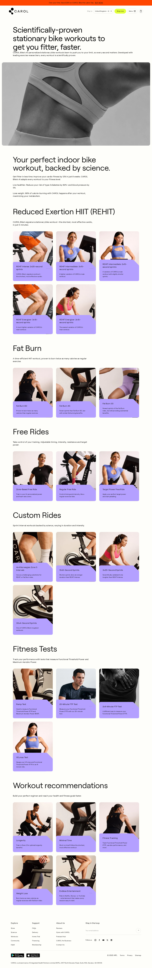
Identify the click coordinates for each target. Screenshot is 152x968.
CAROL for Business (63, 941)
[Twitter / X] (107, 940)
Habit (13, 945)
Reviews (59, 928)
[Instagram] (95, 940)
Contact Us (60, 945)
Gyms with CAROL (63, 932)
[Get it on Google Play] (17, 955)
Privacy (130, 955)
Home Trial (36, 936)
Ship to (89, 11)
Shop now (120, 11)
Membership (36, 945)
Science (14, 932)
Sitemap (138, 955)
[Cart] (141, 11)
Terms (122, 955)
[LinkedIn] (111, 940)
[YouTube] (103, 940)
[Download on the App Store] (33, 955)
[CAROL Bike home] (47, 11)
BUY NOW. (99, 3)
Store (13, 928)
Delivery (35, 932)
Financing (35, 941)
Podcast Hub (61, 936)
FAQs (34, 928)
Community (15, 941)
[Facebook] (99, 940)
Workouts (14, 936)
